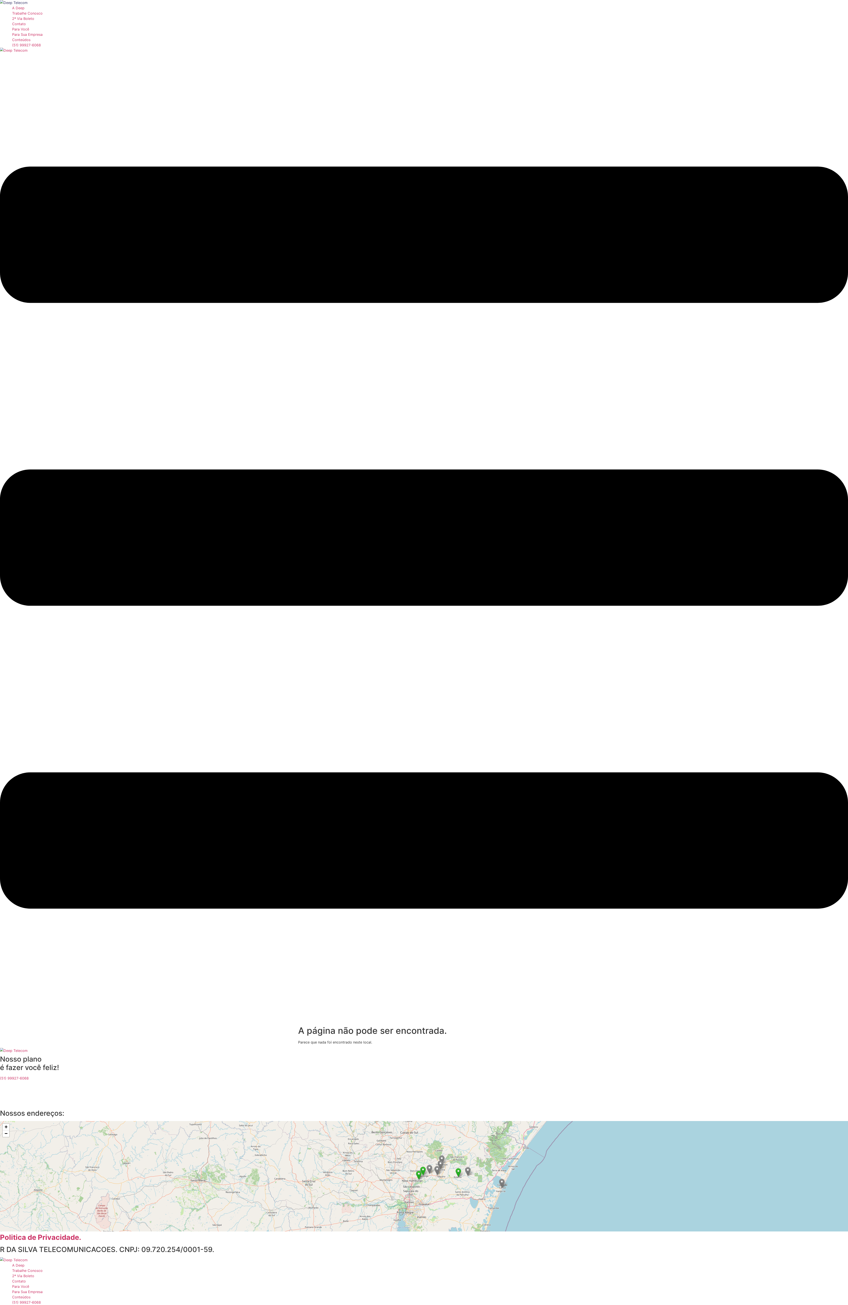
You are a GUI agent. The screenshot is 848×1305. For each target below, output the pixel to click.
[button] (458, 1172)
